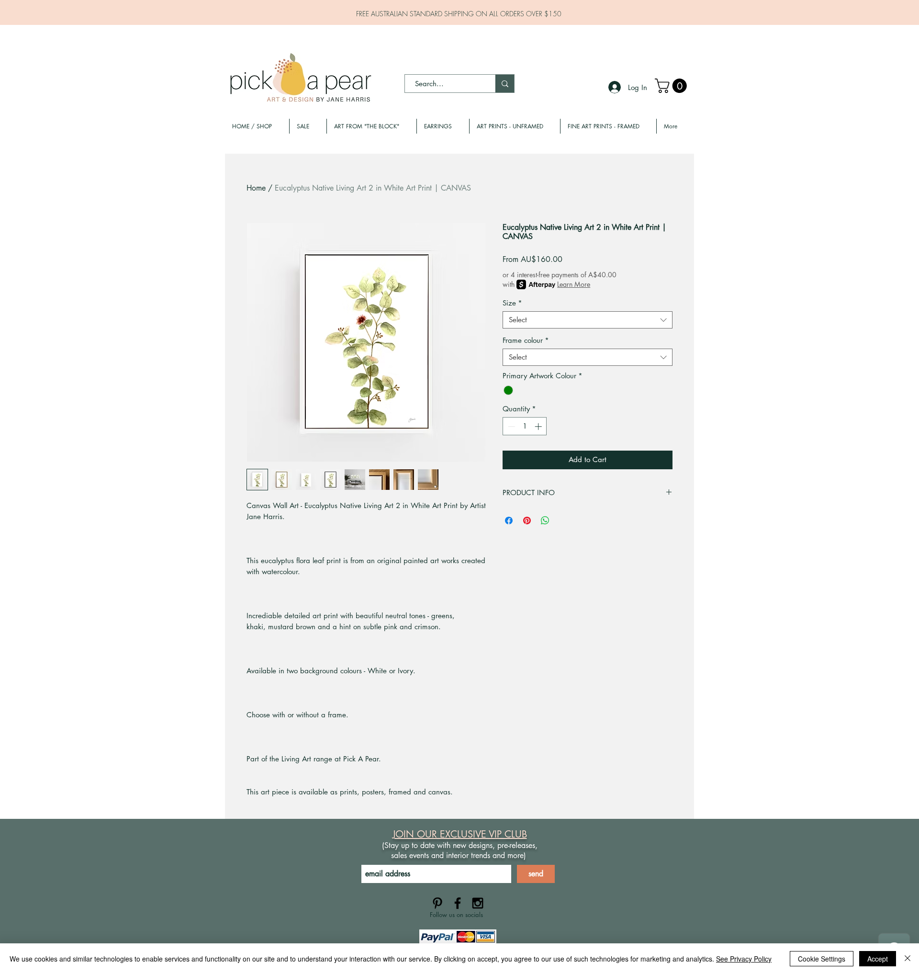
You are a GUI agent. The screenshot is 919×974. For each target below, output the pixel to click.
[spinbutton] (525, 426)
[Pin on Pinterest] (527, 520)
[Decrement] (510, 426)
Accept (877, 958)
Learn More (573, 284)
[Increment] (539, 426)
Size (512, 303)
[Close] (907, 958)
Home (256, 188)
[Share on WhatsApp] (545, 520)
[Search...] (504, 83)
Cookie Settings (821, 958)
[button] (672, 86)
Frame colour (526, 340)
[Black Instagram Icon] (477, 903)
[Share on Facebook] (509, 520)
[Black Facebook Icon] (457, 903)
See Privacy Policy (744, 958)
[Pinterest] (437, 903)
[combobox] (587, 319)
